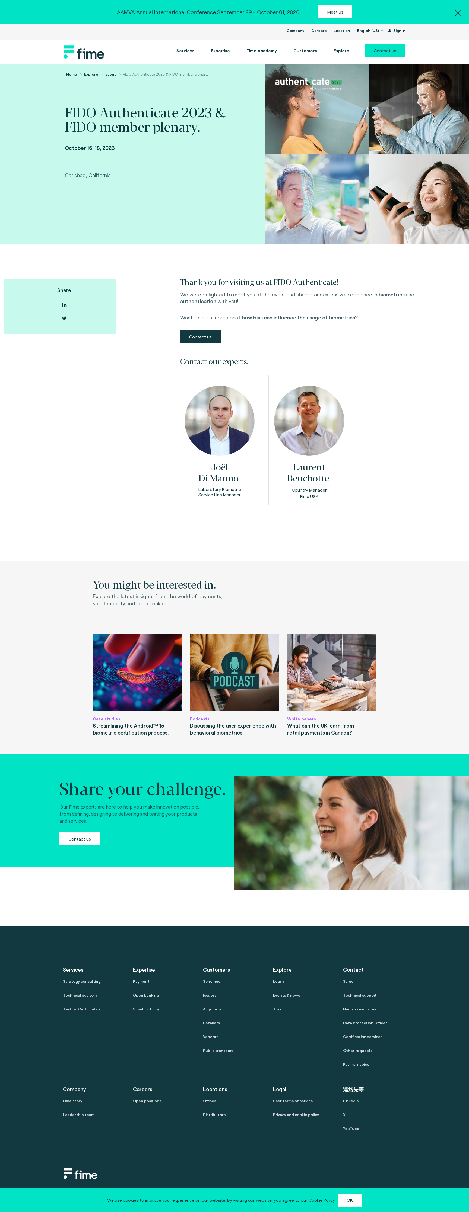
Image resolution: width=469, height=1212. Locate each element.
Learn (278, 981)
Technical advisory (80, 995)
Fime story (72, 1100)
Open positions (147, 1100)
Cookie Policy (322, 1200)
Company (295, 30)
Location (342, 30)
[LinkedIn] (64, 305)
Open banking (146, 995)
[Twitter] (64, 318)
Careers (319, 30)
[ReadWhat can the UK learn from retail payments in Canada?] (331, 672)
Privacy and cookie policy (296, 1114)
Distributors (214, 1114)
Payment (141, 981)
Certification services (362, 1036)
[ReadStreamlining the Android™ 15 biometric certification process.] (137, 672)
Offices (209, 1100)
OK (350, 1200)
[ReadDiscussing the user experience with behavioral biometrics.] (234, 672)
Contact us (385, 50)
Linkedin (351, 1100)
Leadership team (78, 1114)
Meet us (335, 11)
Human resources (359, 1009)
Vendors (210, 1036)
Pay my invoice (356, 1064)
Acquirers (212, 1009)
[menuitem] (261, 50)
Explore (91, 74)
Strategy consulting (82, 981)
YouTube (351, 1128)
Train (278, 1009)
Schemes (211, 981)
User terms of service (293, 1100)
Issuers (209, 995)
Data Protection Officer (365, 1022)
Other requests (357, 1050)
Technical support (359, 995)
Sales (348, 981)
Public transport (218, 1050)
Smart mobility (146, 1009)
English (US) (368, 30)
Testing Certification (82, 1009)
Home (71, 74)
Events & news (286, 995)
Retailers (211, 1022)
